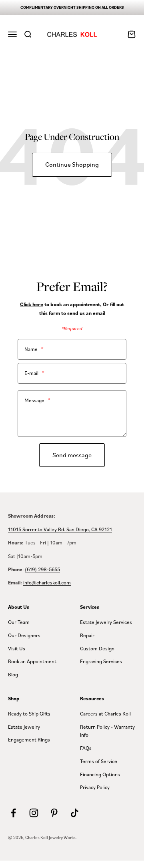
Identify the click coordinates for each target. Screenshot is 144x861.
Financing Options (100, 774)
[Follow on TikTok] (74, 812)
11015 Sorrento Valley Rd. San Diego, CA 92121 (60, 529)
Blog (13, 674)
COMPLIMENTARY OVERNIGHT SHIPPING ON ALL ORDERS (72, 7)
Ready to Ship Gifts (29, 713)
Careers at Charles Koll (105, 713)
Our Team (19, 622)
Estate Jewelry (24, 726)
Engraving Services (101, 661)
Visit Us (16, 648)
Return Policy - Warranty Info (107, 730)
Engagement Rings (29, 739)
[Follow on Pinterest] (54, 812)
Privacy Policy (95, 787)
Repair (87, 635)
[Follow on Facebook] (13, 812)
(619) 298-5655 (42, 569)
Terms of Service (98, 761)
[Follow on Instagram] (33, 812)
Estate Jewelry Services (106, 622)
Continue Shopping (72, 164)
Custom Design (97, 648)
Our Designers (24, 635)
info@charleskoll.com (47, 582)
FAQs (86, 748)
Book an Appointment (32, 661)
